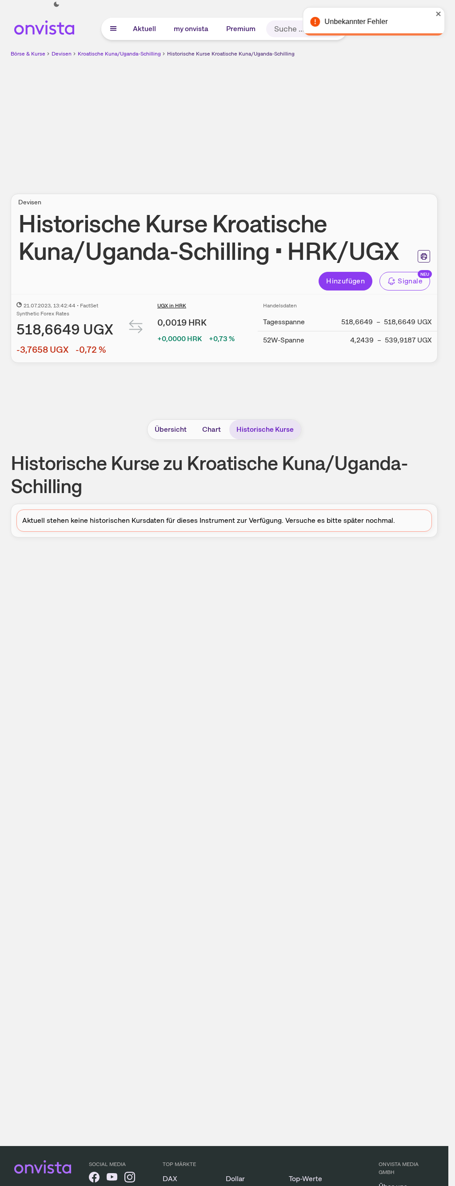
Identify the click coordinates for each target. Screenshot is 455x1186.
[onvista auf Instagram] (129, 1179)
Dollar (235, 1178)
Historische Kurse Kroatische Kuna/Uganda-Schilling (231, 53)
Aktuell (144, 28)
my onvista (191, 28)
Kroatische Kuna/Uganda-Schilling (119, 53)
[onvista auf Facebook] (94, 1179)
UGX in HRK (171, 305)
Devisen (62, 53)
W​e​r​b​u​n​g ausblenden (301, 120)
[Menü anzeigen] (113, 29)
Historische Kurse (265, 429)
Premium (240, 28)
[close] (435, 13)
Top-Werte (305, 1178)
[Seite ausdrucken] (424, 256)
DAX (170, 1178)
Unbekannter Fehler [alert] (352, 21)
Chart (211, 429)
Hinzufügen (345, 281)
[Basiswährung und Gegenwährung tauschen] (136, 328)
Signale (410, 281)
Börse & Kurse (28, 53)
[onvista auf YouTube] (112, 1179)
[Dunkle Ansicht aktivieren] (56, 4)
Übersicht (171, 429)
